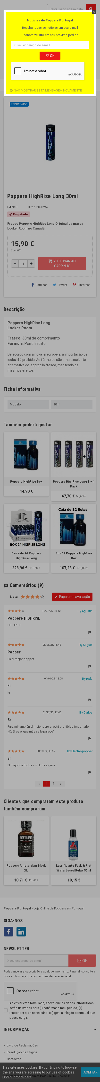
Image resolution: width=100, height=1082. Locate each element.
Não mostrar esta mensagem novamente (48, 90)
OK (51, 56)
